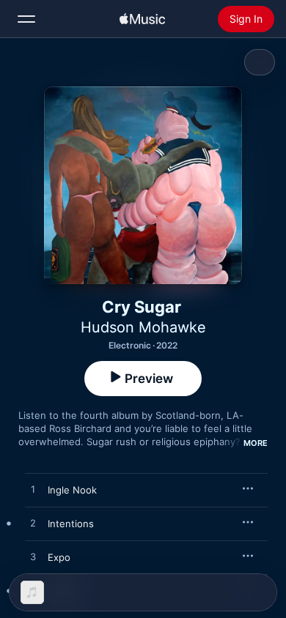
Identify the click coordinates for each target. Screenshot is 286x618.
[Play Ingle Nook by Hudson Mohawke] (33, 489)
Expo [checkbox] (59, 557)
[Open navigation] (26, 19)
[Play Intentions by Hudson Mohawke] (33, 523)
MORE (255, 443)
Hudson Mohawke (143, 327)
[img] (142, 19)
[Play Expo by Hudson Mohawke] (33, 557)
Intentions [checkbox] (71, 523)
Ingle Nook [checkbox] (72, 490)
